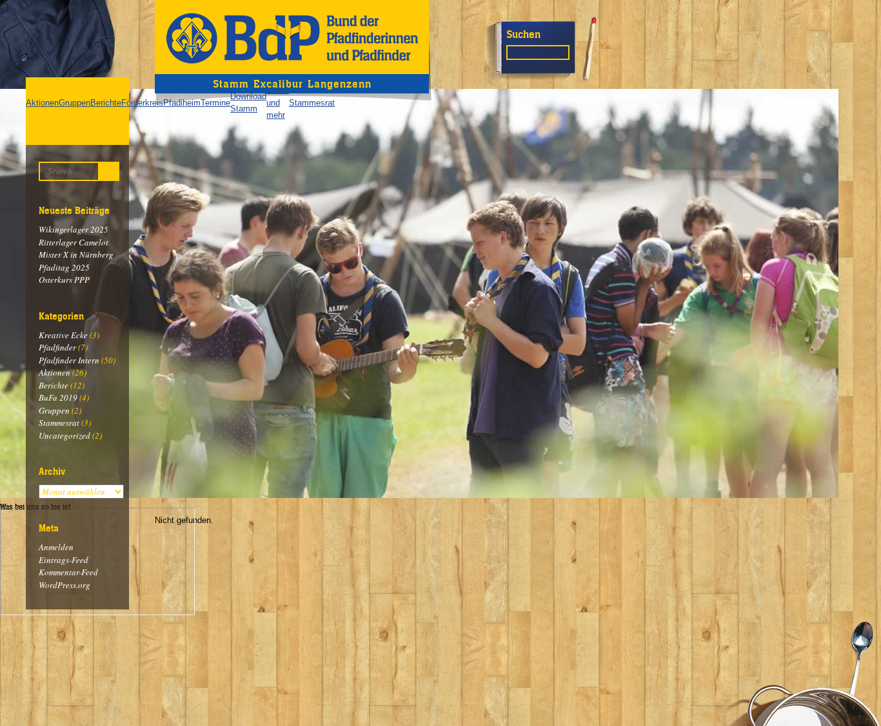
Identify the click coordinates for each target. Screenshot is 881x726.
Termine (215, 103)
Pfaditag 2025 (64, 267)
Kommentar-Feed (68, 572)
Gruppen (74, 103)
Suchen (523, 34)
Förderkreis (142, 103)
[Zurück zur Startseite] (292, 37)
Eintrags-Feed (63, 560)
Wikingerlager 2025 (73, 229)
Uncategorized (64, 435)
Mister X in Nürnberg (76, 254)
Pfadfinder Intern (69, 360)
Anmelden (56, 547)
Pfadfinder (57, 347)
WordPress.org (64, 585)
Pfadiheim (182, 103)
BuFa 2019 (58, 397)
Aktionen (42, 103)
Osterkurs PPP (64, 279)
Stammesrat (312, 103)
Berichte (105, 103)
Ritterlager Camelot (73, 242)
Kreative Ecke (63, 335)
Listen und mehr (277, 102)
